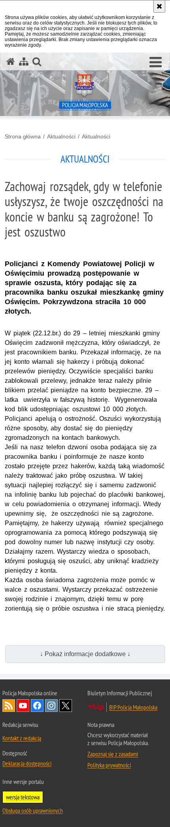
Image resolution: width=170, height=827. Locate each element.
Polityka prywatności (109, 765)
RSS (8, 705)
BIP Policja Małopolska (133, 707)
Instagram (51, 705)
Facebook (37, 705)
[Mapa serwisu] (23, 61)
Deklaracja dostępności (26, 763)
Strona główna (23, 136)
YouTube (23, 705)
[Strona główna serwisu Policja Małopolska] (10, 61)
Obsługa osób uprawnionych (32, 810)
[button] (155, 62)
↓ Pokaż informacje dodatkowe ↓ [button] (85, 654)
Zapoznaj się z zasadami (112, 754)
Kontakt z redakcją (21, 738)
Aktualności (61, 136)
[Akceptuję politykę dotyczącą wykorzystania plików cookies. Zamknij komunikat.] (159, 6)
